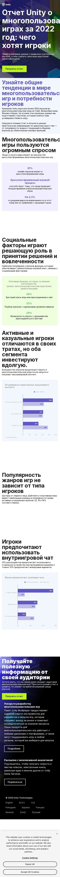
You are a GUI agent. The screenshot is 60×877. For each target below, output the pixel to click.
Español (26, 807)
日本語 (23, 812)
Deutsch (10, 812)
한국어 (22, 802)
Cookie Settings (30, 858)
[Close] (57, 834)
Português (11, 807)
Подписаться (15, 782)
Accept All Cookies (30, 872)
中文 (33, 802)
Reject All (30, 864)
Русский (36, 812)
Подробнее (14, 748)
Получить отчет (14, 68)
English (9, 802)
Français (40, 807)
